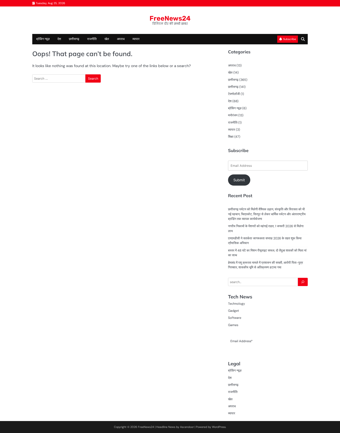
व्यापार (136, 39)
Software (234, 318)
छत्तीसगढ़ (74, 39)
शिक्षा (231, 137)
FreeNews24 (170, 18)
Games (233, 325)
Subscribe (289, 39)
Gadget (233, 311)
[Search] (303, 282)
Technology (236, 304)
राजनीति (92, 39)
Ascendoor (187, 427)
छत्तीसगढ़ (233, 87)
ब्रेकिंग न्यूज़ (43, 39)
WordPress (219, 427)
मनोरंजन (232, 115)
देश (59, 39)
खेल (106, 39)
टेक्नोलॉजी (234, 94)
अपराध (121, 39)
